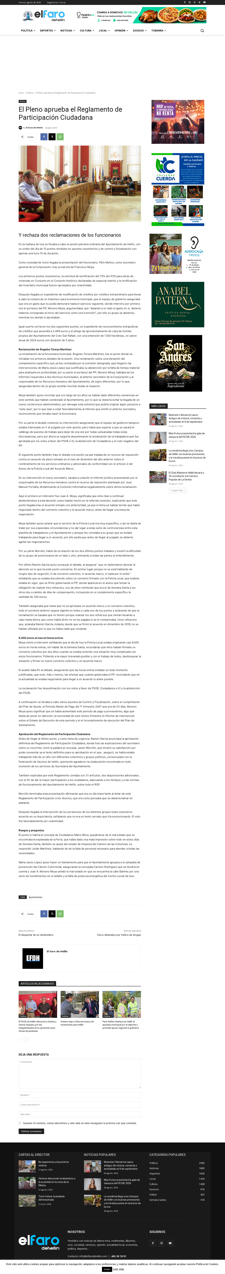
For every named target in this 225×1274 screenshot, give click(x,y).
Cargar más (176, 490)
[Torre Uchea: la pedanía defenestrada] (27, 1201)
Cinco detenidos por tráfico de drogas (119, 934)
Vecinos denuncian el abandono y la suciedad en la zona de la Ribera (56, 1182)
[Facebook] (185, 3)
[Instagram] (190, 3)
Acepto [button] (107, 1269)
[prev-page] (21, 1039)
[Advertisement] (112, 61)
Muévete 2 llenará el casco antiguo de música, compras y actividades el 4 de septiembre (185, 418)
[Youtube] (204, 3)
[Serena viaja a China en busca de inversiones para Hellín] (80, 1004)
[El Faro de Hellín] (21, 127)
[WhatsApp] (60, 136)
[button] (202, 30)
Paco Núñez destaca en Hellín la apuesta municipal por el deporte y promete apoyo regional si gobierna (120, 1024)
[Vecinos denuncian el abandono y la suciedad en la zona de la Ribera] (27, 1183)
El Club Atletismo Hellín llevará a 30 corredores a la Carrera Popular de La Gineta (186, 476)
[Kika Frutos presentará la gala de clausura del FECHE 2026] (157, 438)
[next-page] (26, 1039)
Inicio (21, 92)
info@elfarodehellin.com (93, 1256)
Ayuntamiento (35, 897)
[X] (199, 3)
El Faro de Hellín (34, 127)
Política (29, 92)
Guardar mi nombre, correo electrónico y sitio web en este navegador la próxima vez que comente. (80, 1123)
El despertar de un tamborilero (36, 934)
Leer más (118, 1269)
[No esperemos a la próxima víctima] (27, 1166)
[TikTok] (195, 3)
